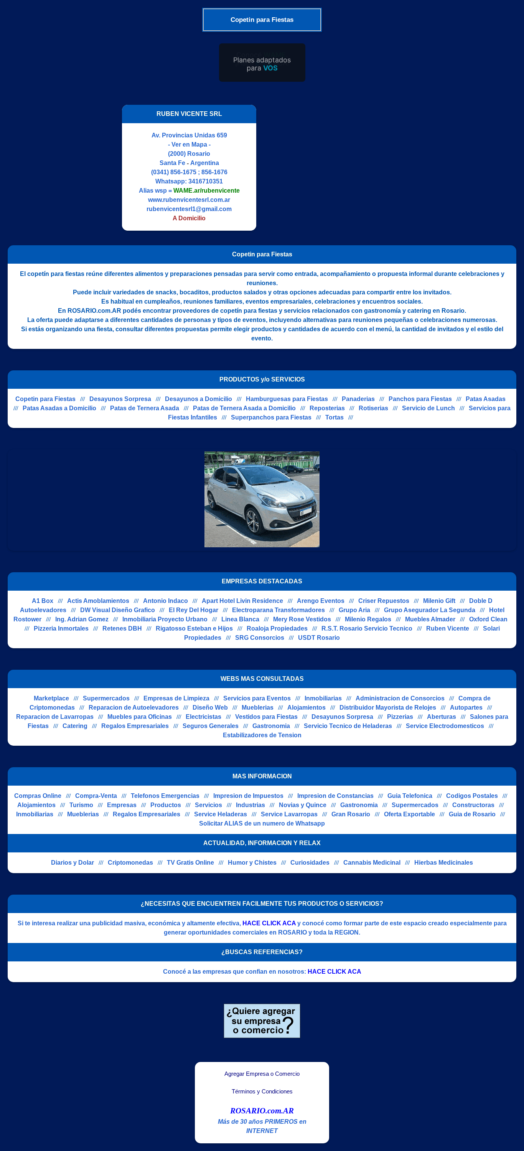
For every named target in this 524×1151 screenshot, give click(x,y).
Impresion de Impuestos (248, 796)
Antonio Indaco (165, 601)
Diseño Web (210, 707)
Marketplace (51, 698)
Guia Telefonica (409, 796)
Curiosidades (310, 862)
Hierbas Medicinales (443, 862)
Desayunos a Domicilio (198, 399)
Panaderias (358, 399)
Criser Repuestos (383, 601)
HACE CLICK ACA (269, 923)
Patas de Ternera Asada (144, 408)
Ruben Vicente (447, 628)
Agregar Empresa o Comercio (262, 1074)
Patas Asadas (486, 399)
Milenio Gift (439, 601)
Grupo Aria (354, 610)
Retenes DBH (122, 628)
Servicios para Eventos (257, 698)
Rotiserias (373, 408)
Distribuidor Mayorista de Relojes (387, 707)
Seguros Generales (211, 726)
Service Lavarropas (289, 814)
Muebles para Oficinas (139, 716)
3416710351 (205, 181)
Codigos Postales (472, 796)
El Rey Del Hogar (193, 610)
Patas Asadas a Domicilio (59, 408)
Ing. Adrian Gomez (82, 619)
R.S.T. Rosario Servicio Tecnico (366, 628)
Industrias (250, 805)
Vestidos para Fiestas (266, 716)
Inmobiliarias (323, 698)
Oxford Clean (488, 619)
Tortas (334, 417)
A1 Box (42, 601)
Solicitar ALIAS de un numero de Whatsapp (262, 823)
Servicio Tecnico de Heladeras (348, 726)
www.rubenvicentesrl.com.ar (189, 200)
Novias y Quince (302, 805)
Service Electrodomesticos (445, 726)
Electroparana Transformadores (278, 610)
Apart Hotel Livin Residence (242, 601)
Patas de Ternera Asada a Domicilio (244, 408)
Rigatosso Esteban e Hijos (194, 628)
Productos (165, 805)
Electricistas (203, 716)
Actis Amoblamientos (98, 601)
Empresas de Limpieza (176, 698)
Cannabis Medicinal (371, 862)
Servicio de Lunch (428, 408)
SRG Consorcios (259, 637)
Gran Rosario (350, 814)
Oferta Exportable (409, 814)
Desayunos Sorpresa (120, 399)
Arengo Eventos (320, 601)
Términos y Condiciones (262, 1091)
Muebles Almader (430, 619)
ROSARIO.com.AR (262, 1110)
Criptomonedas (130, 862)
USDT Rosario (319, 637)
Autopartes (466, 707)
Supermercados (106, 698)
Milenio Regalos (368, 619)
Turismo (81, 805)
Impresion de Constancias (335, 796)
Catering (75, 726)
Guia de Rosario (472, 814)
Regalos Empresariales (135, 726)
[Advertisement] (328, 167)
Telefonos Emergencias (165, 796)
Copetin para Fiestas (45, 399)
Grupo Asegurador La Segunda (429, 610)
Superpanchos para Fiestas (271, 417)
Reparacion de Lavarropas (55, 716)
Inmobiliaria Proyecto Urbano (165, 619)
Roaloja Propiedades (277, 628)
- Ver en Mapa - (189, 144)
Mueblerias (258, 707)
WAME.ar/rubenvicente (206, 190)
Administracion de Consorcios (400, 698)
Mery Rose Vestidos (302, 619)
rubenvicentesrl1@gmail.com (189, 209)
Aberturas (441, 716)
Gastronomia (271, 726)
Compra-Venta (96, 796)
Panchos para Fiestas (420, 399)
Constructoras (473, 805)
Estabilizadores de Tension (262, 735)
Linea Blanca (240, 619)
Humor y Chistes (252, 862)
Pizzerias (400, 716)
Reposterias (327, 408)
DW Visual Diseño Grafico (117, 610)
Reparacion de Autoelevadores (134, 707)
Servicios (208, 805)
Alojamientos (306, 707)
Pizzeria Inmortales (61, 628)
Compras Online (37, 796)
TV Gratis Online (190, 862)
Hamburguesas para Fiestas (287, 399)
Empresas (122, 805)
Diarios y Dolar (72, 862)
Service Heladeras (220, 814)
